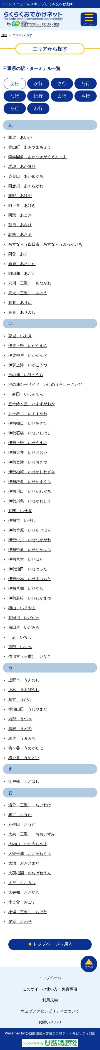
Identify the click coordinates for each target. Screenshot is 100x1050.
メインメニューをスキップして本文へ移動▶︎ (37, 4)
